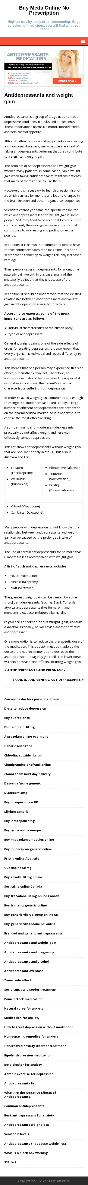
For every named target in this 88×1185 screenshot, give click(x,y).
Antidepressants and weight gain (30, 943)
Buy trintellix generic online (25, 905)
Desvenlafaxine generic (22, 783)
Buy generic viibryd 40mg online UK (31, 915)
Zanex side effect (17, 980)
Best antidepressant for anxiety (29, 1115)
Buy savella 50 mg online (23, 877)
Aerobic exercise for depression (28, 1074)
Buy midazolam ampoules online (29, 840)
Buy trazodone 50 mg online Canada (32, 896)
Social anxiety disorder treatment (30, 990)
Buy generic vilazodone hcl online (30, 924)
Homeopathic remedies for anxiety (31, 1036)
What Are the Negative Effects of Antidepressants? (30, 1094)
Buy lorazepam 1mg (19, 821)
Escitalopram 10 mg (19, 727)
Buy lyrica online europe (22, 830)
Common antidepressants (24, 1106)
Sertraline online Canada (23, 886)
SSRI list (10, 1162)
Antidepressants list (20, 1083)
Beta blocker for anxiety (23, 1065)
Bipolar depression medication (27, 1055)
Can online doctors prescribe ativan (31, 699)
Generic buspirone (18, 746)
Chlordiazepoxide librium (23, 755)
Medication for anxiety (22, 1018)
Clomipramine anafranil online (27, 765)
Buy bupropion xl (17, 718)
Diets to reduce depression (25, 708)
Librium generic (16, 812)
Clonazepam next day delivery (27, 774)
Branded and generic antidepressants (33, 933)
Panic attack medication (23, 999)
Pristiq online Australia (22, 858)
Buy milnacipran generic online (28, 849)
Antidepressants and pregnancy (29, 952)
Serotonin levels (16, 1134)
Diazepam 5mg (15, 793)
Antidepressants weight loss (26, 1125)
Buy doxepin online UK (21, 802)
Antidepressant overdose (24, 971)
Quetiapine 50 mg (18, 868)
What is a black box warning (26, 1153)
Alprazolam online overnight (26, 736)
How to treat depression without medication (38, 1027)
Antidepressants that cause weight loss (35, 1144)
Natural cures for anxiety (23, 1008)
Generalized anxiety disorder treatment (35, 1046)
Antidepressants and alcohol (26, 961)
